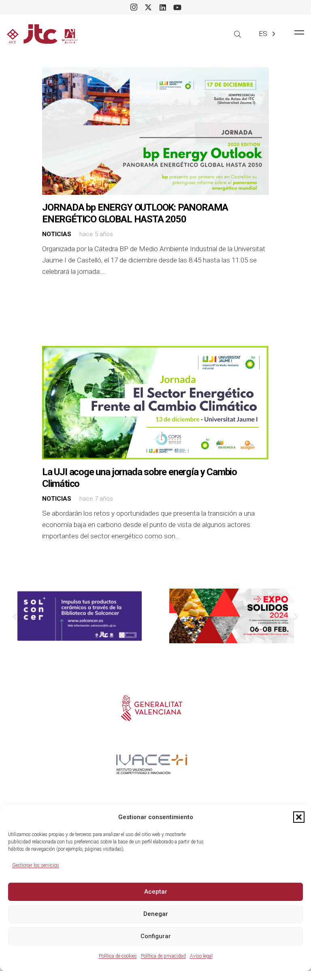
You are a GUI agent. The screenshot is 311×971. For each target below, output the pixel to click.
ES (263, 34)
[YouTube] (177, 7)
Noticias (56, 234)
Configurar (156, 936)
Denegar (155, 914)
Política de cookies (118, 956)
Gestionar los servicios (35, 865)
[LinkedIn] (163, 7)
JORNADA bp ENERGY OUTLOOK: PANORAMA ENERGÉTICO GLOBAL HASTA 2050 (135, 213)
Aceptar (155, 891)
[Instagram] (133, 7)
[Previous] (16, 616)
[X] (148, 7)
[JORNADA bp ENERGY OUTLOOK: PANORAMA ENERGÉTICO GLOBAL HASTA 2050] (155, 131)
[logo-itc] (42, 34)
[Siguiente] (295, 616)
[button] (299, 817)
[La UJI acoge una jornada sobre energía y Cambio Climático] (155, 402)
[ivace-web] (152, 764)
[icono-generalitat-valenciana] (152, 708)
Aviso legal (201, 956)
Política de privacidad (163, 956)
